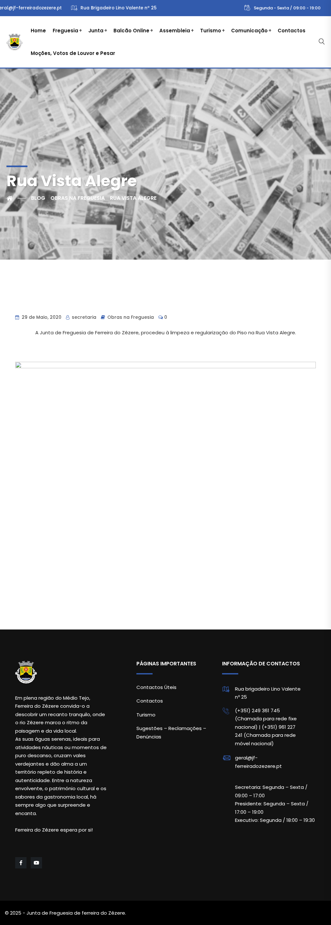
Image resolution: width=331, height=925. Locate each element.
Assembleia (174, 30)
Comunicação (249, 30)
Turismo (210, 30)
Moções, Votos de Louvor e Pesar (73, 53)
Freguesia (65, 30)
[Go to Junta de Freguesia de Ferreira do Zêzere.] (16, 198)
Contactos (291, 30)
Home (38, 30)
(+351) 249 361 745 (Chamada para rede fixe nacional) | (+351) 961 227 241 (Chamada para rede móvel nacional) (266, 727)
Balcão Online (131, 30)
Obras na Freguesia (130, 317)
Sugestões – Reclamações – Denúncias (171, 732)
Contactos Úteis (156, 687)
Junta (95, 30)
